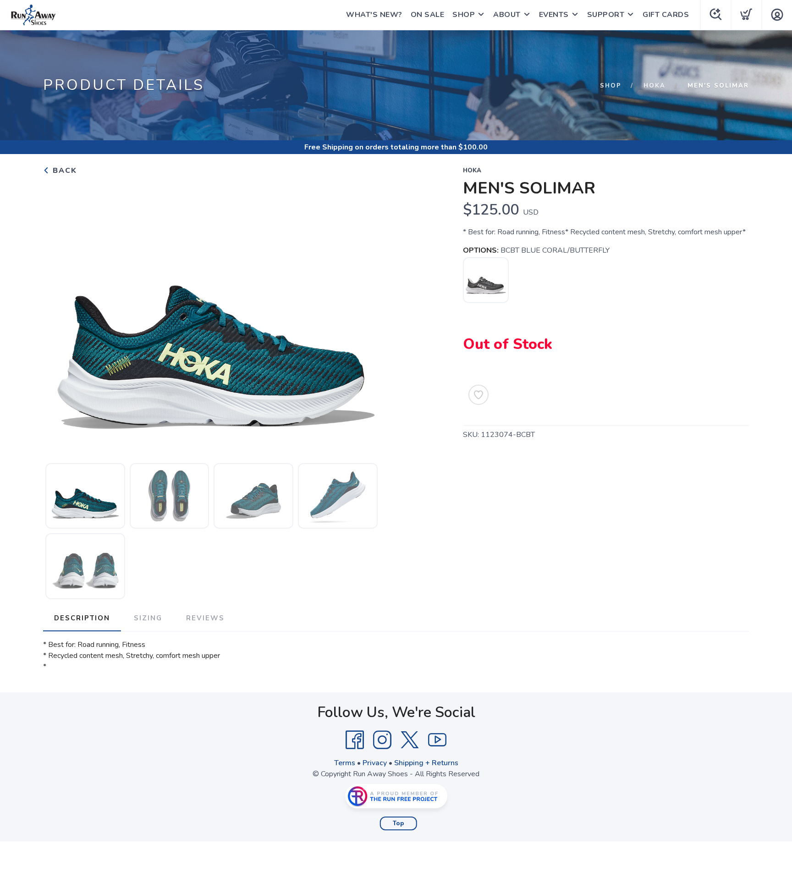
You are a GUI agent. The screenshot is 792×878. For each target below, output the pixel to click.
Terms (344, 763)
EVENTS (554, 15)
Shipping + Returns (426, 763)
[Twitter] (410, 740)
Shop (611, 86)
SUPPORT (606, 15)
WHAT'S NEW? (374, 15)
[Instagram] (382, 740)
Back (63, 171)
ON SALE (428, 15)
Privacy (375, 763)
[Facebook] (354, 740)
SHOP (463, 15)
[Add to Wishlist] (478, 395)
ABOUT (507, 15)
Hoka (655, 86)
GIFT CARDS (666, 15)
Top (398, 823)
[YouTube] (437, 740)
